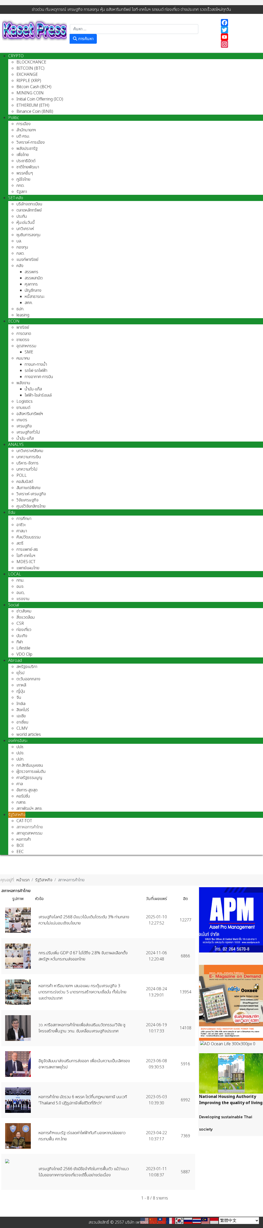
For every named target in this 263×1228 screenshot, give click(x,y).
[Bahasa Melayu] (205, 1220)
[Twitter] (239, 29)
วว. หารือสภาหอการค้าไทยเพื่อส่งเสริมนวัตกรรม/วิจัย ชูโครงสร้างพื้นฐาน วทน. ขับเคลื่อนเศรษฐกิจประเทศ (82, 1028)
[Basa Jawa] (214, 1220)
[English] (144, 1220)
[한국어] (179, 1220)
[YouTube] (239, 37)
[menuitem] (16, 56)
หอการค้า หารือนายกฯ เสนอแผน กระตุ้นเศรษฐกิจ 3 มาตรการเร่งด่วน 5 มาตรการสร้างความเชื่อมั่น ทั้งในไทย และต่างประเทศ (82, 992)
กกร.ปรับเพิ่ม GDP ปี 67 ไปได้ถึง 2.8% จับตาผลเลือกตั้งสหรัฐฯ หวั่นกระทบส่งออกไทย (83, 956)
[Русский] (188, 1220)
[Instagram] (239, 44)
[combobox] (134, 29)
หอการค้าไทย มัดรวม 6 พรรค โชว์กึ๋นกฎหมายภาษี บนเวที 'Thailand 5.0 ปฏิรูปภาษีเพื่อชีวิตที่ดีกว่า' (83, 1100)
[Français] (170, 1220)
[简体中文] (153, 1220)
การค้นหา (85, 39)
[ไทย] (197, 1220)
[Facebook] (239, 22)
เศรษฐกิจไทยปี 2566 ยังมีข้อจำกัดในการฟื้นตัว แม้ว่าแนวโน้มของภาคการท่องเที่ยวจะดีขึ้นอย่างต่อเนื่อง (84, 1172)
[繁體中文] (162, 1220)
